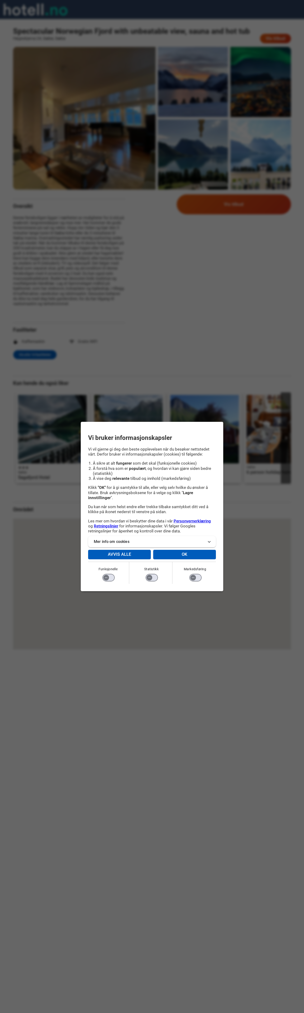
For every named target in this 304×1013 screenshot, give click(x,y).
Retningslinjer (106, 526)
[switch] (108, 577)
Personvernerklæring (192, 521)
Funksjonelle (108, 569)
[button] (152, 541)
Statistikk (151, 569)
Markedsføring (195, 569)
